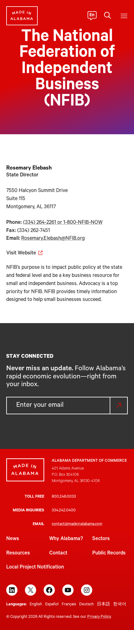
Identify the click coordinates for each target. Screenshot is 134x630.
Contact (58, 553)
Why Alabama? (66, 539)
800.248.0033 (64, 497)
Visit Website (21, 253)
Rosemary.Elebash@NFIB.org (53, 239)
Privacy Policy (99, 617)
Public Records (109, 553)
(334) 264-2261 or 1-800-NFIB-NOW (63, 223)
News (12, 539)
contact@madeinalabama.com (77, 524)
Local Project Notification (35, 567)
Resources (18, 553)
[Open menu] (124, 16)
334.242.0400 (64, 511)
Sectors (101, 539)
